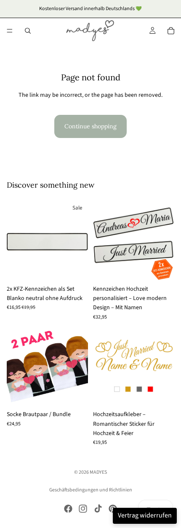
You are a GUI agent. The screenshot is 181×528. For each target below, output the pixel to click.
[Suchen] (28, 30)
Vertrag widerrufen (145, 515)
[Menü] (9, 30)
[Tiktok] (98, 509)
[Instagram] (83, 509)
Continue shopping (90, 126)
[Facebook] (68, 509)
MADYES (98, 472)
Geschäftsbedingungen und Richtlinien (90, 490)
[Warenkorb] (171, 30)
